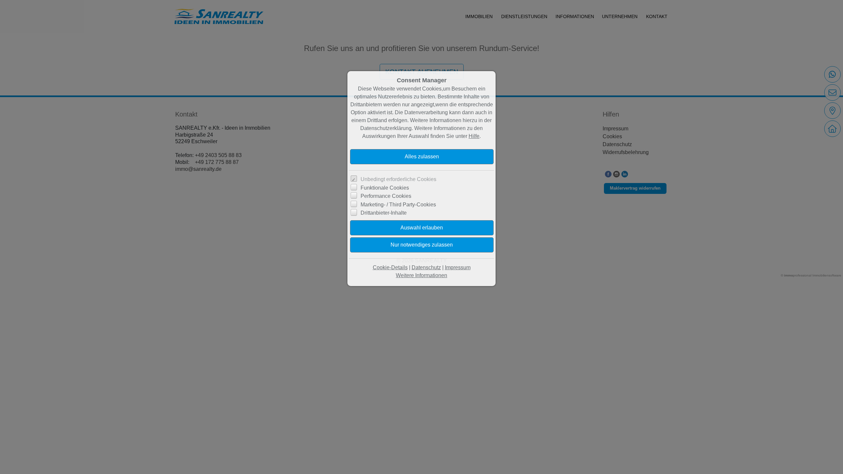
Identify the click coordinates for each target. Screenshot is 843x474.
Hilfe (474, 136)
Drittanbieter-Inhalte (384, 213)
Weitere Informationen (421, 275)
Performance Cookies (386, 196)
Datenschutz (426, 267)
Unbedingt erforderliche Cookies (398, 179)
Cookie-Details (390, 267)
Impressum (458, 267)
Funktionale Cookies (385, 188)
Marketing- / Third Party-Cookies (398, 204)
